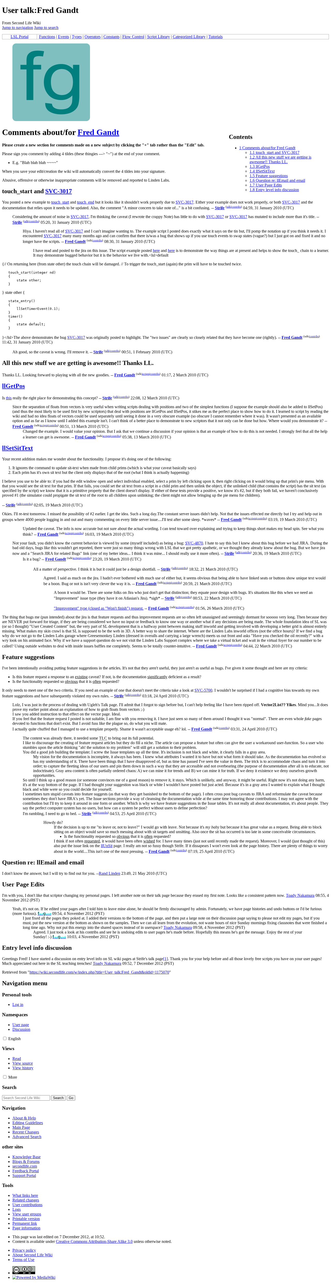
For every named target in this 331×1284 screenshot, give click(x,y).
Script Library (158, 36)
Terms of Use (23, 1259)
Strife (219, 208)
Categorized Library (189, 36)
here (156, 250)
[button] (4, 1038)
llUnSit (106, 845)
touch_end (85, 202)
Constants (111, 36)
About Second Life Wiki (32, 1255)
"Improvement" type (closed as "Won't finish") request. (99, 608)
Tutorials (215, 36)
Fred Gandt (98, 132)
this (9, 398)
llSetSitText (17, 448)
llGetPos (13, 386)
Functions (47, 36)
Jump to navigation (17, 27)
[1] (165, 959)
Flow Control (133, 36)
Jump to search (46, 27)
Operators (93, 36)
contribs (236, 206)
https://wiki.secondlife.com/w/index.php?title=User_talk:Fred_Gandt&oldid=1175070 (99, 972)
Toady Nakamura (300, 895)
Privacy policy (24, 1250)
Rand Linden (109, 873)
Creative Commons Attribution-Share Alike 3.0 (94, 1241)
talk (229, 206)
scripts (145, 373)
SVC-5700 (203, 690)
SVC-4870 (194, 543)
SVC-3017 (58, 191)
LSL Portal (19, 36)
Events (63, 36)
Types (77, 36)
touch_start (60, 202)
